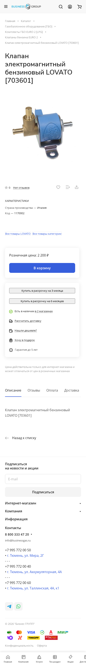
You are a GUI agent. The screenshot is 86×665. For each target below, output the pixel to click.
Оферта (42, 645)
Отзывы (34, 390)
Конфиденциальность (19, 645)
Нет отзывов (21, 187)
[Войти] (70, 6)
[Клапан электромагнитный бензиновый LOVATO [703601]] (43, 131)
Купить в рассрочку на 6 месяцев (42, 301)
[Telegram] (9, 606)
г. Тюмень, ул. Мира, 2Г (25, 555)
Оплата (52, 390)
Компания (13, 511)
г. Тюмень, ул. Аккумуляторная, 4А (34, 572)
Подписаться (43, 492)
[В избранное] (58, 187)
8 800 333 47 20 (17, 534)
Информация (16, 519)
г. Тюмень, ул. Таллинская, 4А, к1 (33, 588)
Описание (13, 390)
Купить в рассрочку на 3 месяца (42, 291)
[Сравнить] (67, 187)
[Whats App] (18, 606)
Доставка (71, 390)
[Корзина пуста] (79, 6)
